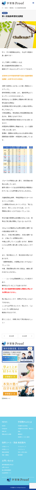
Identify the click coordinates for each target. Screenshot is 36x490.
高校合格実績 (5, 452)
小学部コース (5, 446)
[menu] (33, 3)
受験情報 (5, 13)
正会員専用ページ (6, 473)
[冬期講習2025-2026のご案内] (26, 336)
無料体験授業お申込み (7, 464)
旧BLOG (4, 431)
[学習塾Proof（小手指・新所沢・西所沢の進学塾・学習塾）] (13, 3)
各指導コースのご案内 (23, 437)
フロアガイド (21, 449)
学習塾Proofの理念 (23, 426)
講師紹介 (20, 434)
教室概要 (20, 455)
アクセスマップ (22, 446)
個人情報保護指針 (6, 470)
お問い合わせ (5, 467)
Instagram (4, 428)
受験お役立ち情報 (6, 434)
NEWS (3, 426)
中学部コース (5, 449)
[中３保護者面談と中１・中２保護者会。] (10, 336)
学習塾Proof (13, 487)
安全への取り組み (22, 452)
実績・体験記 (5, 455)
